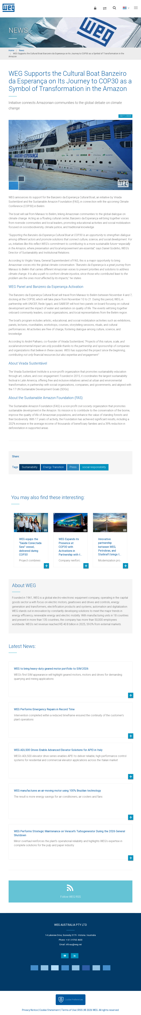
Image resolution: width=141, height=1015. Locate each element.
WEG (7, 8)
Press (73, 467)
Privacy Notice (30, 1010)
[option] (31, 537)
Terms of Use (68, 1010)
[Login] (95, 8)
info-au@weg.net (74, 944)
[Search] (114, 8)
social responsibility (94, 467)
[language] (126, 8)
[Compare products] (104, 8)
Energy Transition (53, 467)
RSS (80, 1010)
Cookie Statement (49, 1010)
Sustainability (29, 467)
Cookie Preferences (74, 999)
